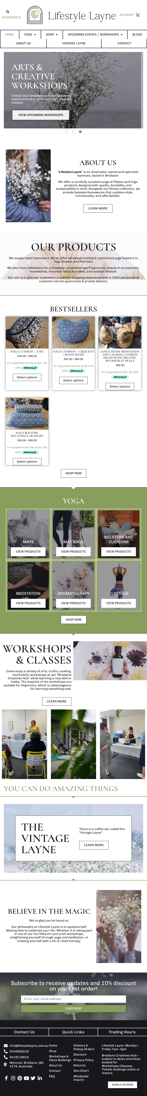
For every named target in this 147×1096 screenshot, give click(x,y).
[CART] (137, 15)
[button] (7, 12)
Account (126, 15)
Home (9, 34)
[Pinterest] (19, 1078)
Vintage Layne (74, 43)
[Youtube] (26, 1078)
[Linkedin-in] (39, 1078)
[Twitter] (33, 1078)
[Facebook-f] (6, 1078)
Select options (27, 377)
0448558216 (11, 17)
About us (23, 43)
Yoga (28, 34)
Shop (50, 34)
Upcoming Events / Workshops (93, 34)
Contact (124, 43)
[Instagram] (13, 1078)
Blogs (137, 34)
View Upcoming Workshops (40, 115)
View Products (28, 551)
